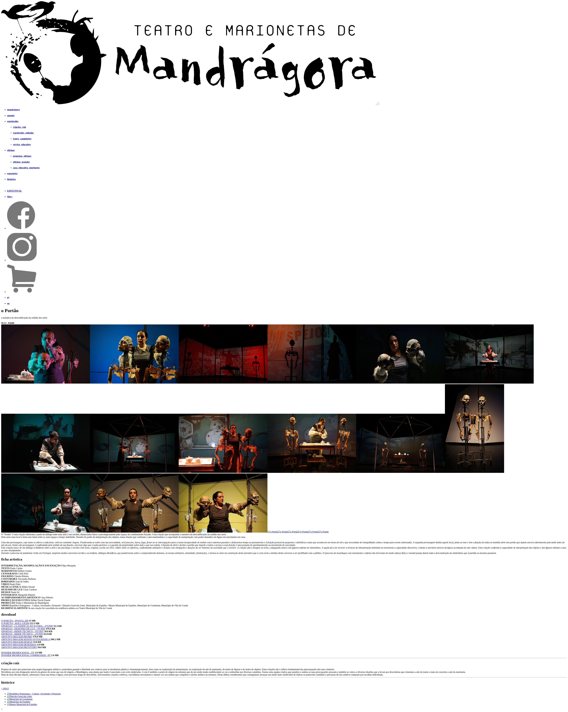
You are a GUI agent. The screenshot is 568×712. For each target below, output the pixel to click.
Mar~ (10, 196)
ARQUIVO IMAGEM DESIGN (16, 642)
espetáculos (12, 121)
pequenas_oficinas (22, 156)
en (8, 303)
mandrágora (13, 109)
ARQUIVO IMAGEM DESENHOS (18, 644)
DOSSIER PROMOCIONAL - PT (17, 652)
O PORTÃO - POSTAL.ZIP (14, 620)
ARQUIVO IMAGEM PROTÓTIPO (19, 647)
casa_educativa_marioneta (26, 167)
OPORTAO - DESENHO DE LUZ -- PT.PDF (23, 628)
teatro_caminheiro (22, 138)
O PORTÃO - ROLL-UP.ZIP (15, 623)
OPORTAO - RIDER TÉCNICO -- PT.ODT (22, 631)
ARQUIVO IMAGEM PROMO (16, 636)
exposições (12, 173)
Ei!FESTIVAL (14, 191)
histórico (11, 179)
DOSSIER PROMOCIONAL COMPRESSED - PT (26, 655)
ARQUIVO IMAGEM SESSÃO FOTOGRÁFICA (25, 639)
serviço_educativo (22, 144)
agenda (10, 115)
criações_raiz (19, 127)
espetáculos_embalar (23, 133)
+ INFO (5, 688)
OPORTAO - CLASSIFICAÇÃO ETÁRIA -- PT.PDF (27, 626)
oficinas (11, 150)
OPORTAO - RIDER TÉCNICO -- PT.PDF (22, 634)
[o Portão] (45, 382)
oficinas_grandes (21, 162)
